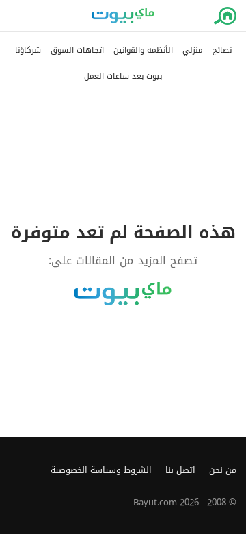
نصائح (222, 50)
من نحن (222, 470)
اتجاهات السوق (77, 50)
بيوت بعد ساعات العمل (123, 76)
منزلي (192, 50)
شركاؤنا (28, 50)
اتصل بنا (180, 470)
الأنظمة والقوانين (143, 50)
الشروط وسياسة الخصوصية (101, 470)
